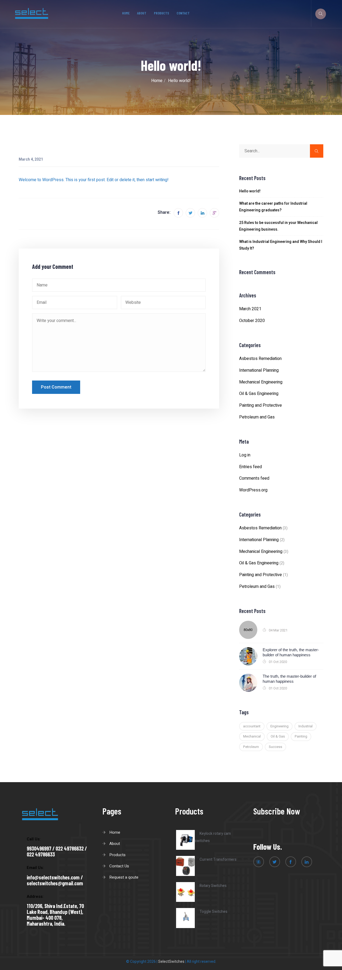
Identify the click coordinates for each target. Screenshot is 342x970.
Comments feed (254, 478)
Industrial (305, 726)
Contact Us (119, 866)
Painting (301, 736)
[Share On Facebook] (178, 213)
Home (126, 13)
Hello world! (250, 191)
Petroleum (251, 746)
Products (161, 13)
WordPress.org (253, 490)
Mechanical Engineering (260, 382)
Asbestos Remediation (260, 358)
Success (275, 746)
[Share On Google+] (214, 213)
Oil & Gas (278, 736)
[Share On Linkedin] (202, 213)
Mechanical (252, 736)
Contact (183, 13)
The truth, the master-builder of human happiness (289, 679)
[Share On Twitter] (190, 213)
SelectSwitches (171, 961)
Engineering (279, 726)
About (141, 13)
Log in (244, 455)
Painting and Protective (260, 405)
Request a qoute (123, 877)
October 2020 (252, 320)
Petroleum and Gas (257, 417)
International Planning (259, 370)
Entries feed (250, 467)
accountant (252, 726)
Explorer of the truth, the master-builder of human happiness (291, 652)
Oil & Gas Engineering (258, 393)
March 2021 (250, 309)
